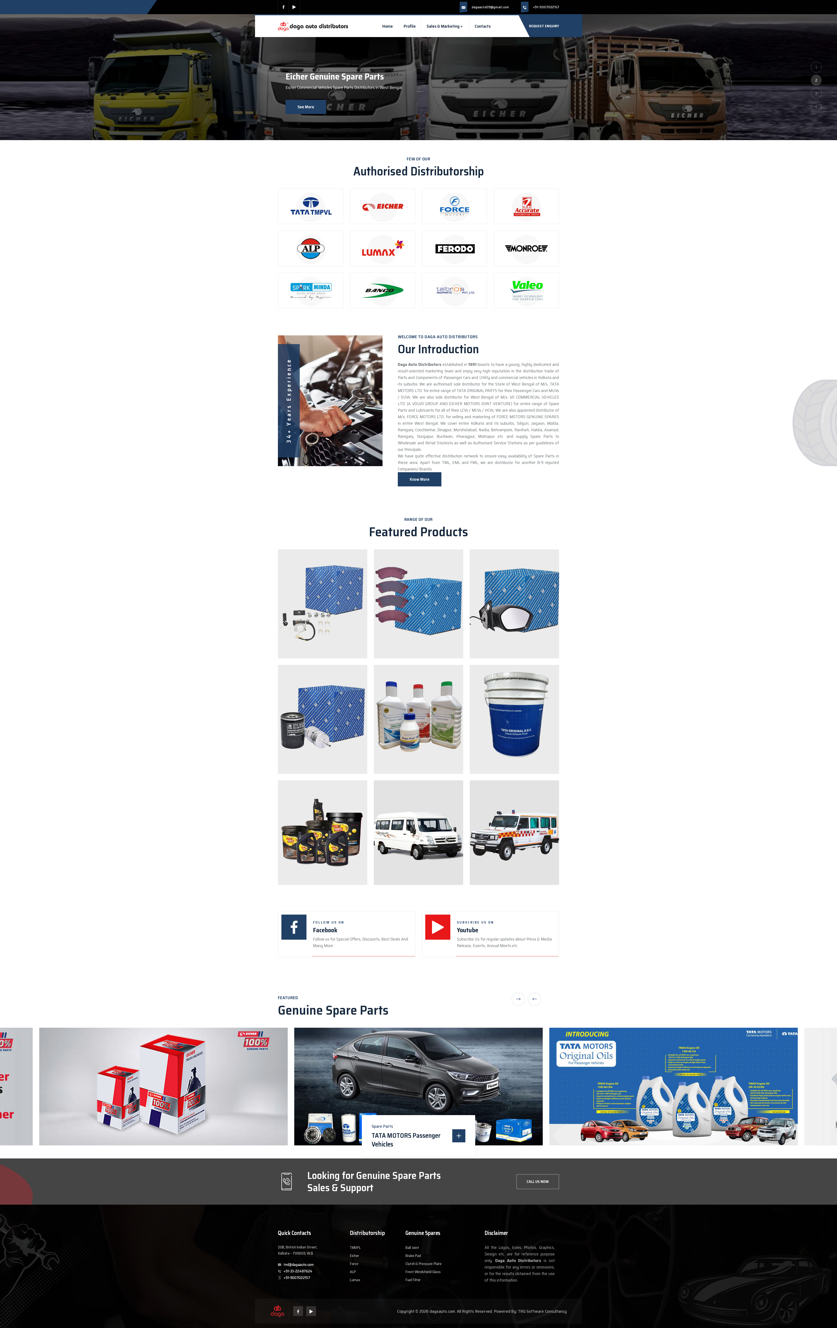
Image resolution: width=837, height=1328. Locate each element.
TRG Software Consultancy (542, 1311)
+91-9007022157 (546, 7)
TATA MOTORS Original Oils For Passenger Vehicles (408, 1139)
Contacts (483, 26)
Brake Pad (413, 1256)
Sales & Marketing (443, 26)
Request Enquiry (544, 26)
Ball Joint (412, 1248)
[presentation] (518, 999)
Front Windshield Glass (423, 1272)
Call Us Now (538, 1182)
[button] (816, 67)
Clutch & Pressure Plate (423, 1264)
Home (387, 26)
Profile (410, 26)
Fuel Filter (413, 1280)
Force (354, 1264)
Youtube (467, 930)
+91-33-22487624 (298, 1271)
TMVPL (355, 1248)
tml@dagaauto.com (298, 1265)
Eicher (354, 1256)
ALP (353, 1272)
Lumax (355, 1280)
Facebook (325, 930)
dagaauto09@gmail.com (490, 7)
